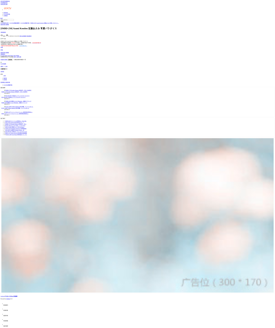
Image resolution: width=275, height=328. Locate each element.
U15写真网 (3, 63)
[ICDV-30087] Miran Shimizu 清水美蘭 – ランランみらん (15, 108)
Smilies (17, 55)
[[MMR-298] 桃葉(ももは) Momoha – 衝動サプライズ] (17, 101)
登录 (2, 4)
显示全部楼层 (23, 36)
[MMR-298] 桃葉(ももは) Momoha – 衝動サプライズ (14, 102)
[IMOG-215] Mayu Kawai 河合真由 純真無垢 (16, 133)
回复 (2, 47)
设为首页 (3, 1)
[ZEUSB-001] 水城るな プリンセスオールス (16, 131)
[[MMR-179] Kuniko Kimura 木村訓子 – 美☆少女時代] (17, 90)
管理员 (2, 71)
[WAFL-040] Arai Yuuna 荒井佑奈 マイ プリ (16, 134)
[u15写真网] (7, 9)
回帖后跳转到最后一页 (20, 59)
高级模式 (3, 54)
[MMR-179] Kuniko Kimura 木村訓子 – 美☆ (15, 124)
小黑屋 (10, 296)
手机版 (6, 296)
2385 (2, 66)
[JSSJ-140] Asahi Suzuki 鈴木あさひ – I (14, 122)
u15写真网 (3, 23)
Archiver (3, 296)
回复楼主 (3, 82)
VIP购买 (5, 15)
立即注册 (5, 4)
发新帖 (7, 24)
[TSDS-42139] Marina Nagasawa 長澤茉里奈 (15, 128)
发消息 (5, 79)
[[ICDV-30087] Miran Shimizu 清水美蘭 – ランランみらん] (18, 106)
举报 (2, 50)
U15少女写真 (6, 14)
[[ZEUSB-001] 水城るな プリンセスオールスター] (17, 95)
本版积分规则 (4, 59)
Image (6, 55)
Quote (11, 55)
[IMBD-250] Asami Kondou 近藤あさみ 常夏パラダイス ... (44, 23)
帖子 (2, 18)
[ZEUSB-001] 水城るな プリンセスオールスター (13, 97)
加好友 (5, 78)
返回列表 (3, 24)
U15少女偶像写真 (24, 23)
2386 (6, 66)
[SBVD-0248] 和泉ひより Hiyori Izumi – (15, 127)
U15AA (8, 298)
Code (14, 55)
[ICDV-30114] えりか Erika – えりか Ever (15, 125)
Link (9, 55)
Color (3, 55)
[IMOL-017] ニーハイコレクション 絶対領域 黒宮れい (15, 113)
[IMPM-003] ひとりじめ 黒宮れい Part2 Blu (15, 121)
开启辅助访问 (4, 2)
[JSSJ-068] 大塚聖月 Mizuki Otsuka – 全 (14, 130)
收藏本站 (7, 1)
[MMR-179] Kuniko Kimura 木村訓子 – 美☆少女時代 (14, 91)
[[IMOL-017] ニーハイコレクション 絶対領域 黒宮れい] (18, 112)
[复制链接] (3, 32)
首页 (5, 12)
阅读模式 (29, 36)
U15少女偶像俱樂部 (15, 23)
